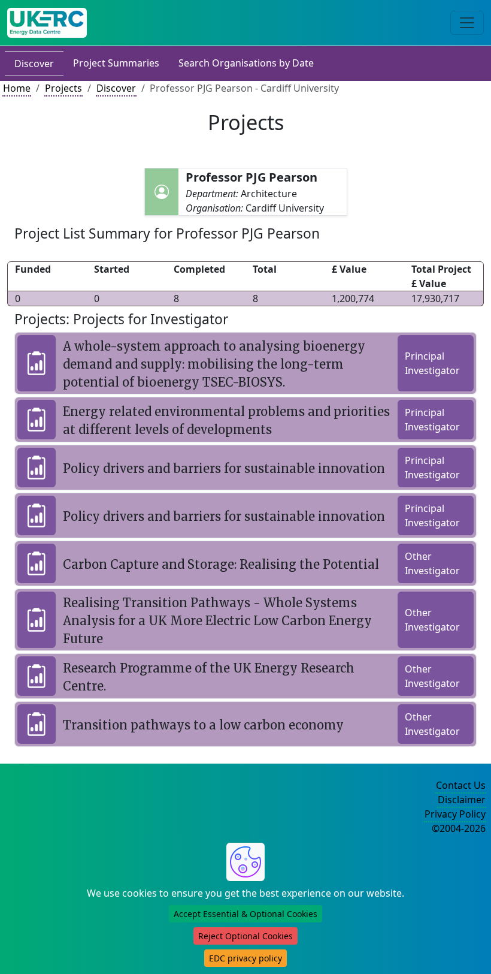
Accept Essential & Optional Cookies (245, 913)
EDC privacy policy (245, 958)
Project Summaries (116, 63)
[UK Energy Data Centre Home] (47, 23)
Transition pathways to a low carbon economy (203, 724)
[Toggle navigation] (467, 23)
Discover (34, 63)
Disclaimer (462, 799)
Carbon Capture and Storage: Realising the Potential (221, 564)
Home (17, 88)
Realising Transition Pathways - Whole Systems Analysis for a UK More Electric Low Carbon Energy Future (217, 620)
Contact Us (461, 785)
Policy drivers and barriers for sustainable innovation (224, 468)
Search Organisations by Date (246, 63)
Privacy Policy (455, 814)
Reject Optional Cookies (245, 936)
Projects (63, 88)
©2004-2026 (459, 828)
